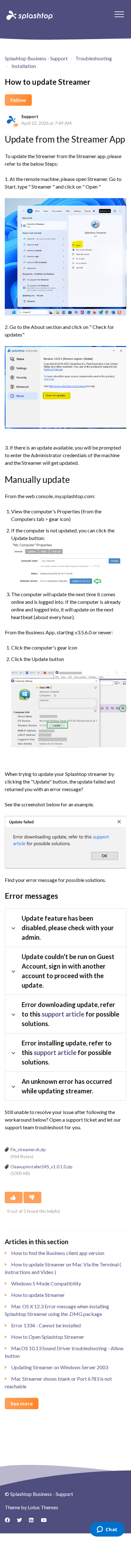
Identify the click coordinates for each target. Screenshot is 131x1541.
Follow (18, 100)
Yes (14, 1197)
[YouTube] (46, 1522)
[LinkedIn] (33, 1522)
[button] (119, 14)
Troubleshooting (93, 58)
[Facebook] (9, 1522)
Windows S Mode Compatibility (46, 1283)
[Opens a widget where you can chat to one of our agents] (107, 1530)
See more (21, 1403)
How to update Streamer (38, 1295)
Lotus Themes (43, 1507)
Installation (23, 66)
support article (63, 1014)
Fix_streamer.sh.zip (28, 1149)
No (32, 1197)
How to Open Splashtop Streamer (47, 1337)
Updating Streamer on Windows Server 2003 (59, 1367)
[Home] (29, 15)
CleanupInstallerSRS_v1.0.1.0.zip (41, 1166)
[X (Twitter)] (21, 1522)
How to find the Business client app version (57, 1253)
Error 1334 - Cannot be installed (46, 1325)
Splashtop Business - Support (36, 58)
